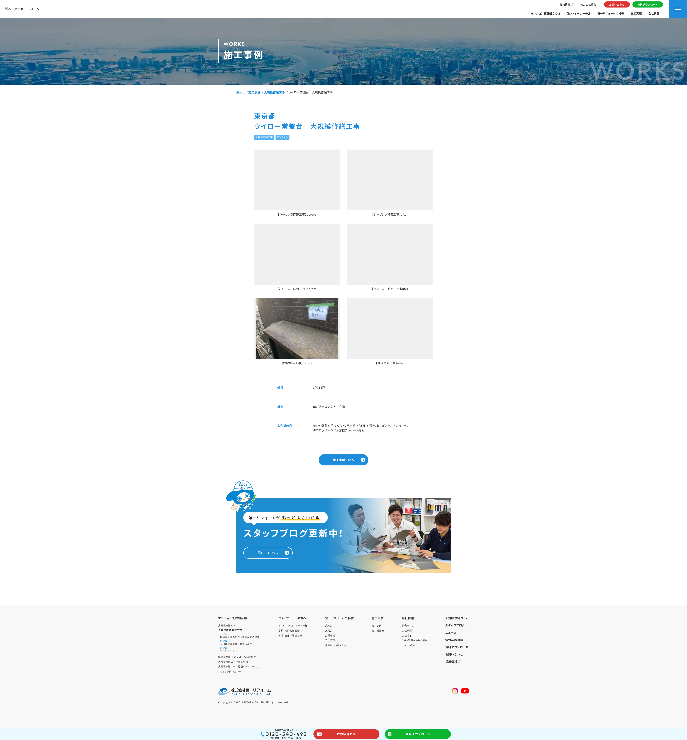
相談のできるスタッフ (336, 645)
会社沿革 (407, 635)
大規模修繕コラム (457, 618)
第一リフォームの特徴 (610, 13)
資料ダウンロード (647, 4)
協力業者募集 (454, 640)
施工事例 (376, 625)
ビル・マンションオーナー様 (292, 625)
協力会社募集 (588, 4)
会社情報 (654, 13)
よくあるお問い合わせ (229, 671)
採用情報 (565, 4)
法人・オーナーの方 (579, 13)
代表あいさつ (409, 625)
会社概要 (407, 630)
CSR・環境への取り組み (414, 640)
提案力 (329, 625)
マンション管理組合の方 (546, 13)
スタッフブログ (455, 625)
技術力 (329, 630)
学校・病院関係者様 (288, 630)
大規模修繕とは (226, 625)
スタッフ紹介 (408, 645)
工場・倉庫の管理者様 (290, 635)
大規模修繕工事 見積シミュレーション (239, 666)
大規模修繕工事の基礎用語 (233, 661)
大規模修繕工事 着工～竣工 (236, 643)
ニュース (451, 632)
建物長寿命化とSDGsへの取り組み (237, 656)
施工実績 (636, 13)
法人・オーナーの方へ (292, 618)
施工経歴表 (378, 630)
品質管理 (330, 635)
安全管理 (330, 640)
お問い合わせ (617, 4)
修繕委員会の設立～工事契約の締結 (240, 636)
